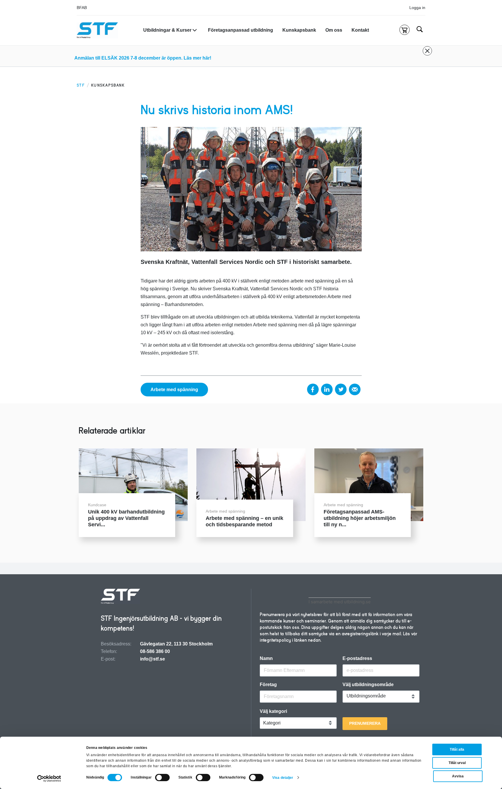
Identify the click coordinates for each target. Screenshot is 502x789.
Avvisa (458, 776)
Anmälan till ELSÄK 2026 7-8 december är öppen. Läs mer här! (142, 58)
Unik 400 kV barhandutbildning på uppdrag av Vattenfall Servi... (126, 518)
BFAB (82, 7)
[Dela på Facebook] (313, 389)
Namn (266, 658)
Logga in (417, 7)
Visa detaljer (282, 778)
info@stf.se (152, 658)
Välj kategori (273, 711)
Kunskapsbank (299, 30)
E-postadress (357, 658)
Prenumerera (365, 723)
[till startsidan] (120, 597)
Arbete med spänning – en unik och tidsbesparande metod (244, 521)
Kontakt (360, 30)
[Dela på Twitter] (341, 389)
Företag (268, 684)
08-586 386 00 (155, 651)
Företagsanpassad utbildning (240, 30)
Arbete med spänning (174, 389)
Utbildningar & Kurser (167, 30)
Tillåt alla (457, 749)
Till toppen (482, 394)
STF (81, 85)
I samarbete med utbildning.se (340, 601)
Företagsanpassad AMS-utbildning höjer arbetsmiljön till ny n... (360, 518)
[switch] (162, 777)
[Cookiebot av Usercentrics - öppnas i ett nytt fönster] (49, 778)
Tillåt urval (457, 763)
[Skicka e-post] (355, 389)
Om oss (333, 30)
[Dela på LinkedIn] (327, 389)
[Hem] (97, 30)
